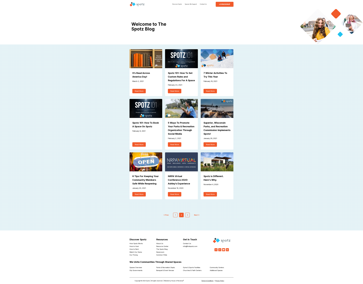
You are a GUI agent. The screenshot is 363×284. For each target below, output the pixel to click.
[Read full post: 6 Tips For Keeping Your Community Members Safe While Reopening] (146, 161)
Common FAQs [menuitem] (161, 255)
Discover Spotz (177, 4)
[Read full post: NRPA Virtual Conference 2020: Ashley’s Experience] (181, 161)
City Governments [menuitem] (136, 270)
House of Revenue (177, 281)
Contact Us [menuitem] (187, 243)
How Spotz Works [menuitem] (136, 243)
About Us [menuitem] (159, 243)
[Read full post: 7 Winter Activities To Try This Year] (217, 58)
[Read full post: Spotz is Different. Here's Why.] (217, 161)
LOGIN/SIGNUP (224, 4)
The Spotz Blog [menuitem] (162, 249)
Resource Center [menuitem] (162, 246)
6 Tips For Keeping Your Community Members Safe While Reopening (145, 180)
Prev (167, 215)
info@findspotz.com (190, 246)
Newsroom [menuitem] (160, 252)
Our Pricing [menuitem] (134, 255)
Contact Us (203, 4)
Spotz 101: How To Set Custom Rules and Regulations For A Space (181, 77)
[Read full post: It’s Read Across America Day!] (146, 58)
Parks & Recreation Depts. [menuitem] (165, 267)
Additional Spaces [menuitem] (216, 270)
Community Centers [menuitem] (217, 267)
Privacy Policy (219, 281)
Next (196, 215)
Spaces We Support (191, 4)
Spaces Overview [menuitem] (136, 267)
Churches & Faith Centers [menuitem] (192, 270)
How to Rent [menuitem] (134, 249)
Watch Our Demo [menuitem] (136, 252)
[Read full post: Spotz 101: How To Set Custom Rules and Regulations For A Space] (181, 58)
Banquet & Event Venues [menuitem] (165, 270)
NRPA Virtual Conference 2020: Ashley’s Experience (179, 180)
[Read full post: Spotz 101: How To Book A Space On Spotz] (146, 108)
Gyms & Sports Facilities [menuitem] (191, 267)
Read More (139, 91)
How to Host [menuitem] (134, 246)
